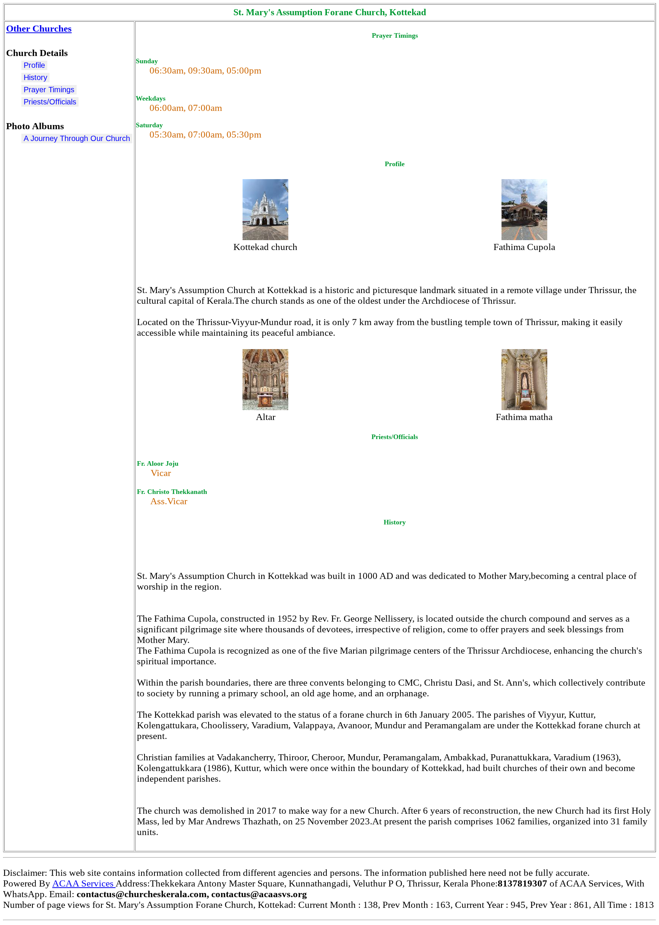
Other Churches (39, 28)
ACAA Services (84, 883)
